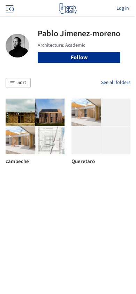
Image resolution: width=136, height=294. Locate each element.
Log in (122, 8)
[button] (18, 83)
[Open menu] (9, 8)
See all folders (115, 82)
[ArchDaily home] (68, 8)
